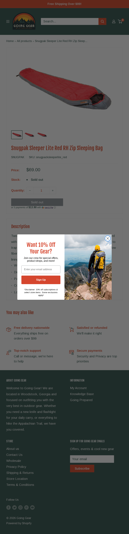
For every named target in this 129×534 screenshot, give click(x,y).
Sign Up (41, 279)
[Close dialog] (107, 238)
